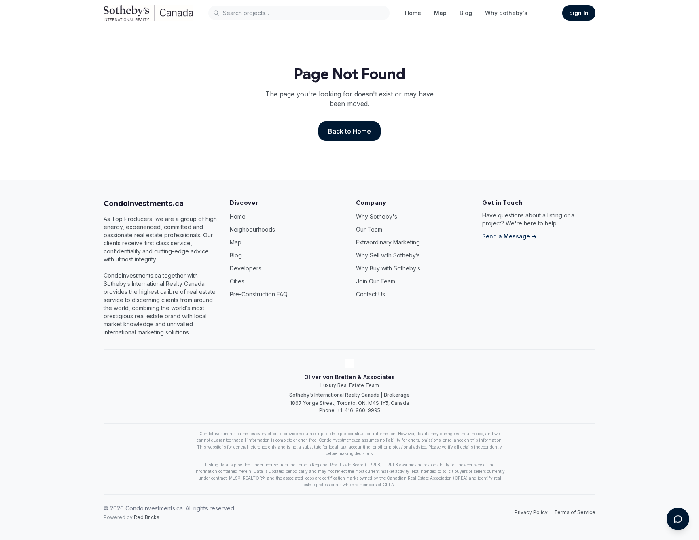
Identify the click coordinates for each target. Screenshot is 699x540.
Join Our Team (375, 281)
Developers (245, 268)
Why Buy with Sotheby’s (388, 268)
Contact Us (370, 294)
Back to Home (349, 131)
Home (413, 12)
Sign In (579, 12)
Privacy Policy (531, 512)
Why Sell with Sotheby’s (388, 255)
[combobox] (299, 13)
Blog (466, 12)
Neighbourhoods (252, 229)
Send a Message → (509, 236)
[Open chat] (678, 519)
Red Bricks (146, 517)
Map (440, 12)
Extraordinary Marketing (388, 242)
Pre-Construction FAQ (259, 294)
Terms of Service (574, 512)
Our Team (369, 229)
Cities (237, 281)
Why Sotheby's (506, 12)
